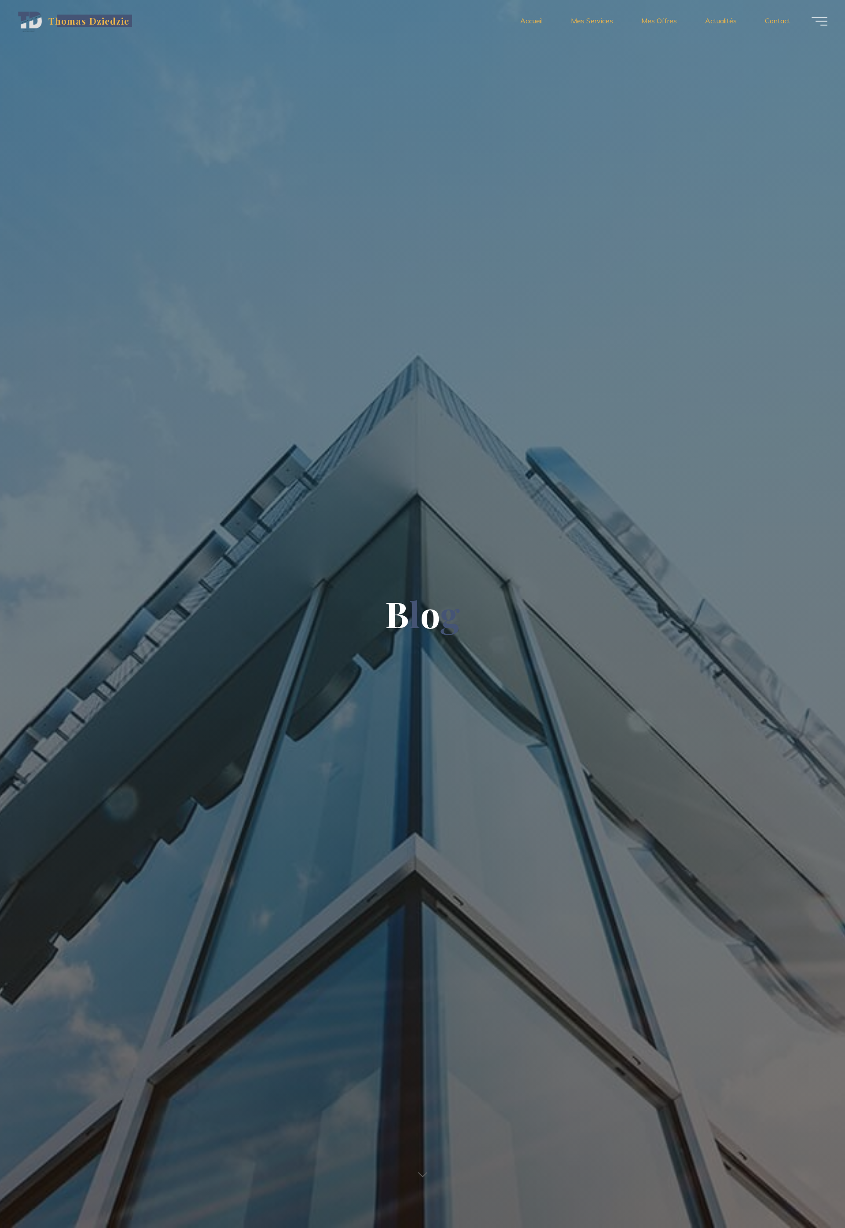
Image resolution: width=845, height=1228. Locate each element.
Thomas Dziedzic (88, 21)
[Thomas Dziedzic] (30, 20)
